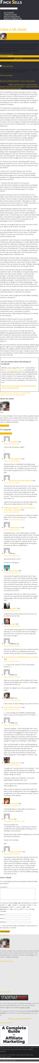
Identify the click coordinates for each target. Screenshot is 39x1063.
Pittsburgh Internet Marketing (21, 480)
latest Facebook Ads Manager (14, 370)
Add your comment (6, 75)
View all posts (4, 426)
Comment (4, 887)
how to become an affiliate (15, 86)
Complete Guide (10, 15)
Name (2, 915)
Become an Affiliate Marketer (10, 81)
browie (12, 624)
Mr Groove (14, 570)
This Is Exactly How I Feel (12, 707)
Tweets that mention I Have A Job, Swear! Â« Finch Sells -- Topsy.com (19, 509)
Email (2, 918)
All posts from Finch (6, 54)
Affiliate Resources (12, 17)
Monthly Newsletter (13, 19)
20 (17, 58)
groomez (13, 608)
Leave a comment (6, 433)
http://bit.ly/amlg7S (16, 519)
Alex (11, 819)
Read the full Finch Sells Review (18, 387)
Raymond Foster (7, 66)
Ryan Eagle (14, 803)
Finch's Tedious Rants (27, 81)
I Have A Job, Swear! (13, 29)
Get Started (9, 13)
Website (2, 922)
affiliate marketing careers (17, 84)
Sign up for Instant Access (19, 1019)
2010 (20, 58)
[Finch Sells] (18, 4)
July (15, 58)
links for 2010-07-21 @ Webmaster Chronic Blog (21, 657)
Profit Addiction (15, 459)
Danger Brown (15, 763)
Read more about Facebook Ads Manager (16, 386)
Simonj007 (14, 441)
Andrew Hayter (15, 527)
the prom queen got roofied (12, 89)
